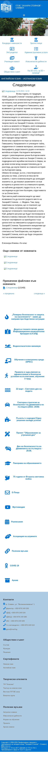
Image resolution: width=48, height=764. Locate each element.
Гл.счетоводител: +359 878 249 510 (20, 625)
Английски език (9, 668)
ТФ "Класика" (8, 684)
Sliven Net (31, 748)
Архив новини (8, 727)
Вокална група (9, 695)
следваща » (39, 293)
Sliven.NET (15, 748)
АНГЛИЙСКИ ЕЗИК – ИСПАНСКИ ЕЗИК (21, 78)
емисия (5, 746)
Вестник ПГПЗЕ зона (11, 692)
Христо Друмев (25, 750)
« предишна (8, 293)
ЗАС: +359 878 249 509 (15, 621)
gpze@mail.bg (11, 629)
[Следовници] (10, 256)
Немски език (8, 664)
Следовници (12, 288)
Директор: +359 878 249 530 (17, 608)
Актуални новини (10, 712)
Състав (6, 645)
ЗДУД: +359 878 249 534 (15, 613)
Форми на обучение (11, 719)
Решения (6, 652)
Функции (6, 648)
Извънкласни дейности (12, 716)
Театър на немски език (12, 688)
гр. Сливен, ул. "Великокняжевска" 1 (20, 604)
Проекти (6, 723)
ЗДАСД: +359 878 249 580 (16, 617)
